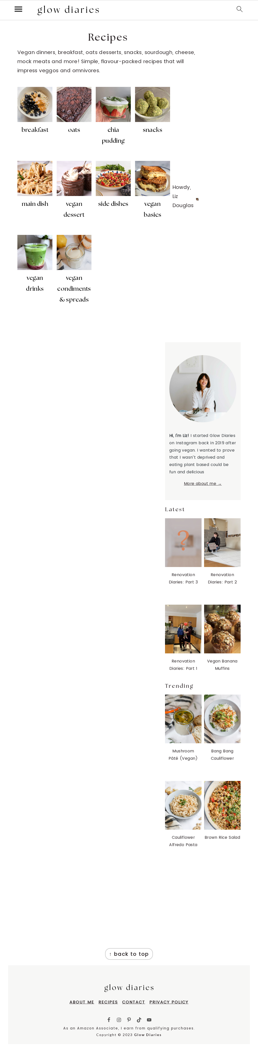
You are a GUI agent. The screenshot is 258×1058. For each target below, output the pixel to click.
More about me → (203, 483)
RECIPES (108, 1002)
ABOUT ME (82, 1002)
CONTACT (133, 1002)
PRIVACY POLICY (168, 1002)
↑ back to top (129, 953)
